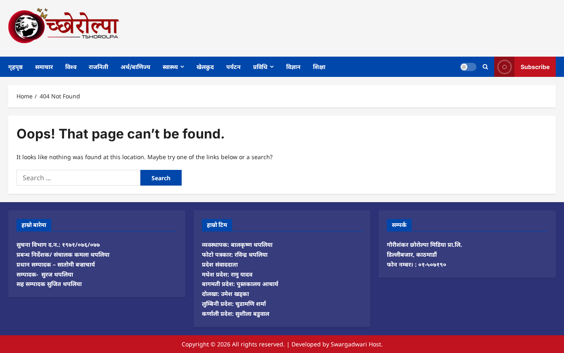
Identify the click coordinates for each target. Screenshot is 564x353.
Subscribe (535, 66)
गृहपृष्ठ (15, 66)
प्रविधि (260, 66)
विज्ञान (293, 66)
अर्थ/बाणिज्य (135, 66)
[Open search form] (485, 67)
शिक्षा (319, 66)
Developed (306, 344)
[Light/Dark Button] (468, 66)
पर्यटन (233, 66)
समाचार (44, 66)
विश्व (70, 66)
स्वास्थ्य (170, 66)
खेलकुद (205, 66)
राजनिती (98, 66)
